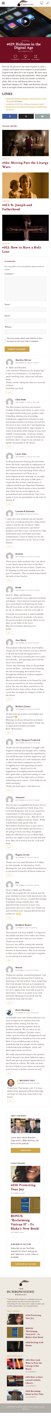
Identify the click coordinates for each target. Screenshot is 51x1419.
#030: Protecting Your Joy (23, 1187)
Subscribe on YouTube (25, 1264)
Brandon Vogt (27, 1080)
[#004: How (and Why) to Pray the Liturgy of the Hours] (15, 1364)
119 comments (31, 1372)
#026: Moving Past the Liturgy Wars (25, 165)
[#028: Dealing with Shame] (15, 1346)
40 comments (31, 1397)
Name (8, 304)
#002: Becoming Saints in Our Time (35, 1393)
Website (8, 327)
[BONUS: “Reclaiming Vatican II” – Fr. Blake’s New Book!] (25, 1205)
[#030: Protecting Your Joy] (25, 1174)
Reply (9, 392)
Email (8, 315)
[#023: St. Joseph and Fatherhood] (25, 185)
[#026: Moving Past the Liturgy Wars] (25, 143)
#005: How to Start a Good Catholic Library (34, 1380)
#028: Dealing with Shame (34, 1344)
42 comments (31, 1386)
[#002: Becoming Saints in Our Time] (15, 1395)
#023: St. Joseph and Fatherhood (17, 207)
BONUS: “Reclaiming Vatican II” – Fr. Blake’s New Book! (25, 1222)
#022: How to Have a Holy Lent (21, 249)
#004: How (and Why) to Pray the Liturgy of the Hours (34, 1364)
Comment (9, 273)
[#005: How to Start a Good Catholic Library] (15, 1381)
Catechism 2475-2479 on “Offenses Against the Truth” (25, 104)
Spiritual (25, 41)
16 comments (15, 59)
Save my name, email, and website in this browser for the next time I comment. (24, 340)
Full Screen (35, 59)
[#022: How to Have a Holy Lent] (25, 228)
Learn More (25, 1150)
